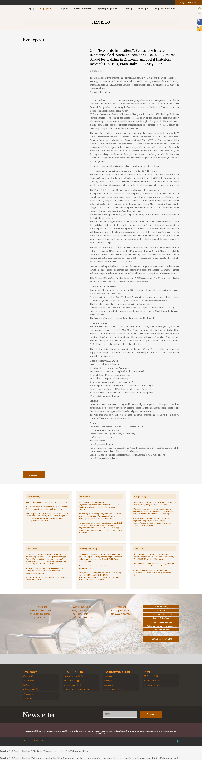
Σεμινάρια (85, 496)
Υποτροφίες (32, 549)
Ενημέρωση (46, 8)
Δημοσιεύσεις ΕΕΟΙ (113, 689)
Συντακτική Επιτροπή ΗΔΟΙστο (78, 689)
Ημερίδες (108, 676)
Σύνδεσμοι (143, 8)
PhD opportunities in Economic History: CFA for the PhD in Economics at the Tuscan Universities (47, 508)
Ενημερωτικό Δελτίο (164, 8)
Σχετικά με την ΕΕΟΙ (73, 676)
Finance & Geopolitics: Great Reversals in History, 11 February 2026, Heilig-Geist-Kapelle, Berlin (154, 503)
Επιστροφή (34, 475)
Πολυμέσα (63, 8)
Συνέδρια (138, 549)
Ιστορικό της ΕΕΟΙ (72, 685)
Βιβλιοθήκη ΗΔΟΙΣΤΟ (161, 639)
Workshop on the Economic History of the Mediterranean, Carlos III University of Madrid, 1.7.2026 (152, 572)
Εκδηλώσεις (139, 496)
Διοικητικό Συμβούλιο (74, 680)
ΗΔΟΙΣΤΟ (28, 740)
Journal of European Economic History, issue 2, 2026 (47, 502)
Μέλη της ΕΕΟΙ (151, 676)
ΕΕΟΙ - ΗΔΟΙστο (82, 8)
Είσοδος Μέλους (151, 680)
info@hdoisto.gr (39, 740)
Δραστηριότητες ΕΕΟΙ (108, 8)
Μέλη (129, 8)
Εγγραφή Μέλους (152, 685)
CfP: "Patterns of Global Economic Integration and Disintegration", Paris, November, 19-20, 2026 (153, 564)
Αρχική (30, 8)
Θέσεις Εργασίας (88, 549)
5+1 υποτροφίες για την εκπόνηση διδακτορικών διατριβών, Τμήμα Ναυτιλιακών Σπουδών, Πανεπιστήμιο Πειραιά (45, 570)
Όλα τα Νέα (28, 676)
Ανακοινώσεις (33, 496)
